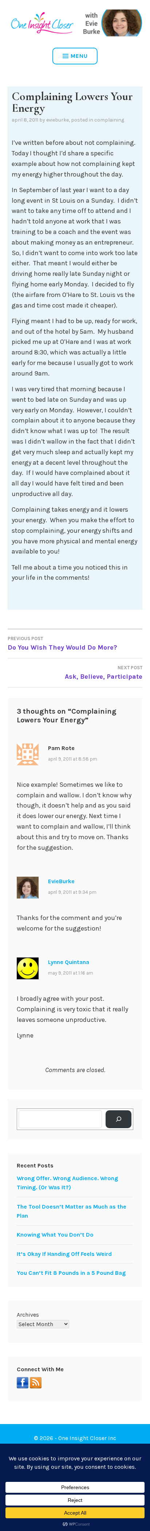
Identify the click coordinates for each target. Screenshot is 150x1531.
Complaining (109, 120)
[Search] (118, 1119)
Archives (28, 1314)
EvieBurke (57, 120)
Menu (79, 55)
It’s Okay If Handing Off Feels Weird (64, 1253)
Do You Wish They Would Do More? (62, 643)
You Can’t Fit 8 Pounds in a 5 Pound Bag (71, 1272)
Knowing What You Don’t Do (55, 1234)
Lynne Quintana (68, 962)
